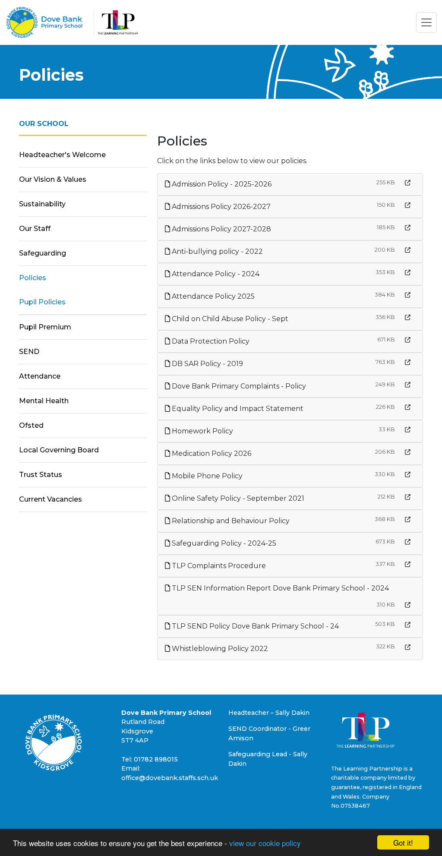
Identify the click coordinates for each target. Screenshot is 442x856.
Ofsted (31, 425)
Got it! (403, 842)
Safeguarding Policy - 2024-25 (223, 543)
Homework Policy (201, 431)
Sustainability (42, 204)
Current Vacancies (50, 499)
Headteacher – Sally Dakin (268, 713)
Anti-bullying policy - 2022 (216, 251)
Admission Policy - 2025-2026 (221, 184)
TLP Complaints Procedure (218, 566)
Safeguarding (42, 253)
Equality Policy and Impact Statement (236, 408)
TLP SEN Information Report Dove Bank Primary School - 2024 (279, 588)
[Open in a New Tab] (408, 182)
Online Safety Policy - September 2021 (237, 498)
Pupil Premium (45, 327)
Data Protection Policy (209, 341)
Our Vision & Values (52, 179)
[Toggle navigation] (426, 22)
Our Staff (35, 228)
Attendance (39, 376)
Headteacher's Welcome (62, 155)
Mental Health (44, 401)
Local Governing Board (59, 450)
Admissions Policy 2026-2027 (220, 206)
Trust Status (40, 475)
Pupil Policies (42, 302)
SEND (29, 351)
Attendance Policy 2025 (212, 296)
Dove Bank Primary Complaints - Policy (238, 386)
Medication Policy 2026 (210, 453)
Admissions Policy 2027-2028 (220, 229)
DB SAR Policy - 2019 (206, 364)
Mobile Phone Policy (206, 476)
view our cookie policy (265, 842)
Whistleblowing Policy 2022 (219, 648)
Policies (32, 278)
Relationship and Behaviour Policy (230, 521)
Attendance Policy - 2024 (214, 274)
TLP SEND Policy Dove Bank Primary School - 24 (254, 626)
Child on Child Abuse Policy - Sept (229, 319)
